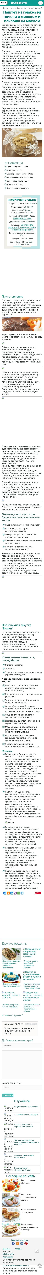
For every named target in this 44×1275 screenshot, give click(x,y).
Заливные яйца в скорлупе (26, 1114)
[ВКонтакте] (4, 893)
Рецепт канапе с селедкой (26, 1106)
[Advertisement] (22, 273)
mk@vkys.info (8, 1254)
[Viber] (15, 893)
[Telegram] (22, 893)
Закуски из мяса (27, 227)
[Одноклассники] (8, 893)
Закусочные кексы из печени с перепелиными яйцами (32, 1008)
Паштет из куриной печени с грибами (10, 1006)
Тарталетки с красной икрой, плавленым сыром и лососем (26, 1142)
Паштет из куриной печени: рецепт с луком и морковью (32, 986)
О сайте (6, 1249)
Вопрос (11, 1083)
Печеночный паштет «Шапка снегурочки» (11, 985)
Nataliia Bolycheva (22, 218)
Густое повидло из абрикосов (28, 1181)
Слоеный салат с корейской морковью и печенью (31, 964)
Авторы (18, 1249)
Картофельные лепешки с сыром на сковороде (29, 1227)
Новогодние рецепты (23, 230)
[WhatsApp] (18, 893)
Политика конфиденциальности (16, 1265)
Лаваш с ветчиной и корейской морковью (23, 1126)
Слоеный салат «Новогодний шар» (22, 1169)
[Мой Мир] (11, 893)
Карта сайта (8, 1257)
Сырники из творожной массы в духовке (29, 1197)
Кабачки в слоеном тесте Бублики (28, 1210)
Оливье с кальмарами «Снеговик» (24, 1156)
